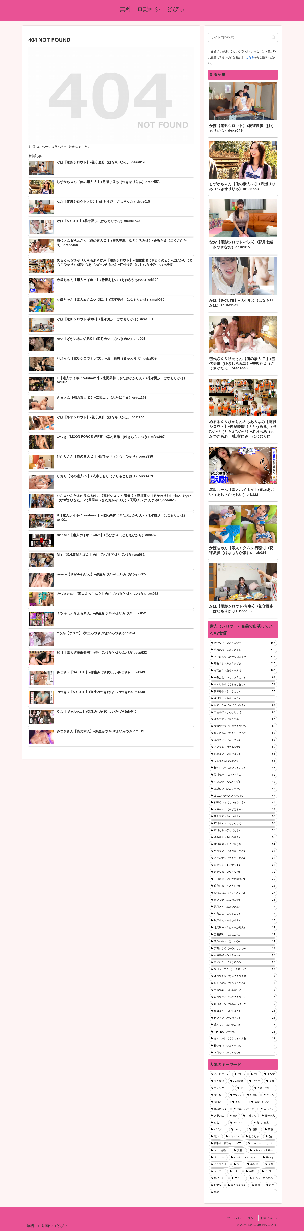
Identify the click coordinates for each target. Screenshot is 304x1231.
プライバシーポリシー (241, 1218)
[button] (273, 37)
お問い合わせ (269, 1218)
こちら (250, 57)
